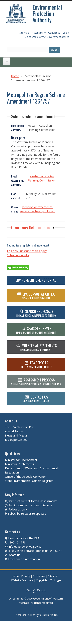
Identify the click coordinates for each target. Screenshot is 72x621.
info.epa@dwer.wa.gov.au (25, 546)
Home (15, 76)
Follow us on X (17, 509)
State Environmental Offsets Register (29, 481)
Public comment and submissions (30, 505)
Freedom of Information (24, 559)
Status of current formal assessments (32, 501)
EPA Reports (36, 364)
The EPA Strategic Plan (20, 427)
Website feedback (22, 580)
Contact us (54, 32)
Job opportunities (16, 439)
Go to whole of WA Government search (47, 37)
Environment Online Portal (36, 280)
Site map (24, 32)
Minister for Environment (21, 460)
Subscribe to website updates (27, 513)
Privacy (26, 576)
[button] (33, 227)
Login (66, 32)
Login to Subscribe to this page (27, 251)
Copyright (42, 580)
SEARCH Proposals (36, 313)
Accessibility (39, 32)
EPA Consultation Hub (39, 295)
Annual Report (14, 431)
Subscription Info (18, 255)
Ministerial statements (38, 347)
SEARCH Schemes (36, 330)
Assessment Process (36, 381)
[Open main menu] (6, 61)
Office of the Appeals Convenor (25, 476)
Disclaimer (39, 576)
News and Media (16, 435)
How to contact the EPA (23, 538)
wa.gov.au (36, 589)
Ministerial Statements (20, 464)
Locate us (13, 555)
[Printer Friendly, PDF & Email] (18, 267)
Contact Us (36, 398)
